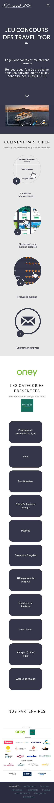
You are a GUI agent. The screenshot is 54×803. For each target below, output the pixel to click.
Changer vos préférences (34, 795)
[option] (12, 774)
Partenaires (17, 790)
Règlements (32, 790)
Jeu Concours (29, 786)
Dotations (44, 786)
